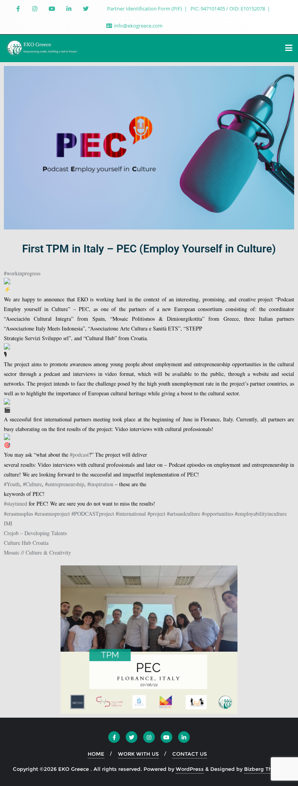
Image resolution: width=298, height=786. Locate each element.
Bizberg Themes (265, 769)
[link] (8, 523)
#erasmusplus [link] (18, 513)
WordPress (190, 769)
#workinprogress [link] (22, 273)
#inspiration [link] (100, 484)
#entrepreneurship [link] (64, 484)
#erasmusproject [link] (52, 513)
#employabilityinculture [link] (261, 513)
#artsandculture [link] (183, 513)
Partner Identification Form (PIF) (145, 8)
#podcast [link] (79, 454)
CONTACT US (189, 754)
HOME (96, 754)
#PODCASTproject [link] (92, 513)
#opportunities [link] (217, 513)
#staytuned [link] (15, 503)
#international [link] (131, 513)
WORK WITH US (138, 754)
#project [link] (156, 513)
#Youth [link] (12, 484)
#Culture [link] (32, 484)
